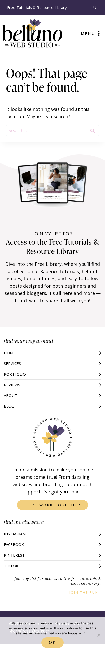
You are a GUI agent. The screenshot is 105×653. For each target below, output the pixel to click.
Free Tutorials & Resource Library (37, 7)
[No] (98, 635)
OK (52, 642)
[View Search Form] (95, 7)
